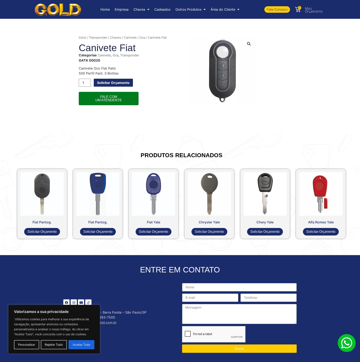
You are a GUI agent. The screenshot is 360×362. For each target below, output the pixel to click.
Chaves (115, 37)
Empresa (122, 9)
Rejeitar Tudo (54, 344)
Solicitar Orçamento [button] (42, 231)
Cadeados (162, 9)
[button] (249, 44)
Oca (142, 37)
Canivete (130, 37)
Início (82, 37)
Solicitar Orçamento (113, 83)
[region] (54, 329)
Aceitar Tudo (81, 344)
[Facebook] (66, 302)
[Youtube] (81, 302)
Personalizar (26, 344)
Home (105, 9)
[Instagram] (74, 302)
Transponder (98, 37)
